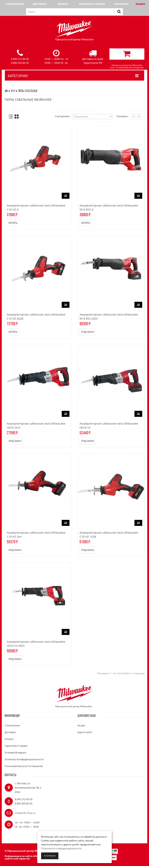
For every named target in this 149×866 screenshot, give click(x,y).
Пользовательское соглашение (24, 766)
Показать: (122, 116)
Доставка (40, 4)
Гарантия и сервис (92, 4)
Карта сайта (84, 732)
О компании (15, 4)
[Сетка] (17, 116)
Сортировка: (62, 116)
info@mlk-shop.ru (25, 813)
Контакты (121, 4)
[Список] (11, 116)
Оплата (63, 4)
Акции (140, 4)
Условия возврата (15, 752)
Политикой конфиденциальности (61, 848)
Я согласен (49, 855)
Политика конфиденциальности (24, 759)
